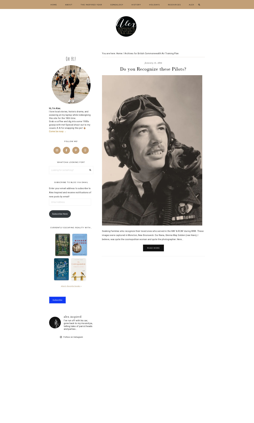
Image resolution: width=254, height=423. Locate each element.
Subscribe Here (60, 214)
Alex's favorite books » (71, 286)
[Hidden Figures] (79, 245)
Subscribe (57, 300)
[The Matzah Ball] (61, 269)
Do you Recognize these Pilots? (153, 69)
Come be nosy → (57, 131)
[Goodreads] (85, 150)
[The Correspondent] (78, 269)
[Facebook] (66, 150)
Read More (153, 248)
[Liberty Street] (62, 245)
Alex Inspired (127, 26)
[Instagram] (57, 150)
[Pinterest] (75, 150)
